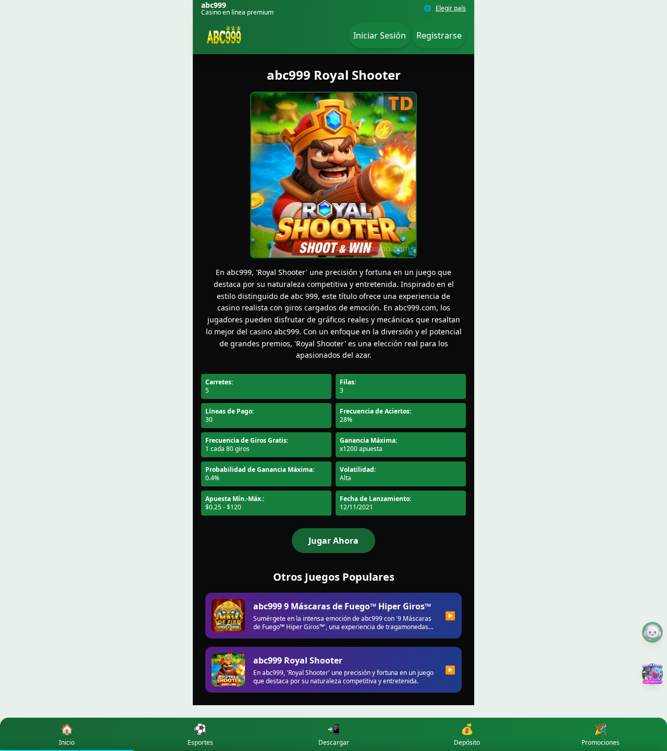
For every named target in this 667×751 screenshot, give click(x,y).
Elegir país (451, 8)
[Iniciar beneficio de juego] (652, 674)
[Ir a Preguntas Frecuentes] (652, 632)
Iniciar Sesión (379, 35)
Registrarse (439, 35)
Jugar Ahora (333, 540)
